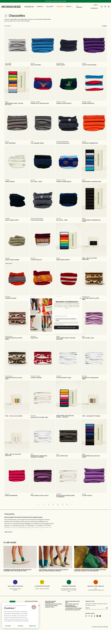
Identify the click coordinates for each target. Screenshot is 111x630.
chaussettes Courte (18, 525)
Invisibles (40, 525)
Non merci (8, 626)
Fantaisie (7, 527)
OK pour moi (32, 626)
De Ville (28, 523)
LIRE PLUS (8, 532)
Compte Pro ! (50, 607)
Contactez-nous (51, 605)
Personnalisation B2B (53, 604)
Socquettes (30, 525)
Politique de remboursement (71, 606)
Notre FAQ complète (72, 610)
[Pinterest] (97, 616)
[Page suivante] (72, 504)
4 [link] (57, 504)
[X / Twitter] (92, 616)
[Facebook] (89, 616)
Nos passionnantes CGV (72, 602)
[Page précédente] (39, 504)
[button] (29, 6)
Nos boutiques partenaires (50, 602)
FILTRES (104, 26)
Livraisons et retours (73, 608)
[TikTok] (94, 616)
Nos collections (31, 601)
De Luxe (46, 523)
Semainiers (39, 529)
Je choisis (20, 626)
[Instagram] (86, 616)
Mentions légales (72, 604)
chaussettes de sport (24, 527)
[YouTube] (100, 616)
